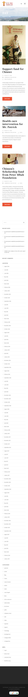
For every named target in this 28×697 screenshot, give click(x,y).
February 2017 (7, 471)
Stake (5, 620)
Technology (6, 630)
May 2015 (6, 545)
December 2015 (7, 520)
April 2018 (6, 423)
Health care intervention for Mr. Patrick (12, 124)
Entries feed (6, 653)
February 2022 (7, 374)
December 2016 (7, 478)
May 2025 (6, 311)
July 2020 (6, 381)
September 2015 (7, 531)
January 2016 (7, 517)
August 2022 (6, 370)
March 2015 (6, 551)
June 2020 (6, 384)
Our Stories (6, 606)
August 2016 (6, 492)
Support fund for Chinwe (13, 70)
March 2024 (6, 343)
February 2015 (7, 555)
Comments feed (7, 657)
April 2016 (6, 506)
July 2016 (6, 496)
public (5, 609)
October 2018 (7, 402)
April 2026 (6, 280)
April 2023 (6, 353)
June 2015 (6, 541)
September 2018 (7, 405)
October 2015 (7, 527)
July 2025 (6, 304)
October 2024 (7, 329)
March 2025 (6, 318)
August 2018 (6, 409)
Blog (21, 132)
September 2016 (7, 489)
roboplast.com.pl (7, 613)
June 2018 (6, 416)
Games (5, 585)
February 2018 (7, 430)
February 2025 (7, 322)
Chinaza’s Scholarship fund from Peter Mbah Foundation (13, 173)
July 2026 (6, 269)
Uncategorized (8, 79)
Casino (5, 578)
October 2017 (7, 444)
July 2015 (6, 538)
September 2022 (7, 367)
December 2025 (7, 294)
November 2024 (7, 325)
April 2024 (6, 339)
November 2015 (7, 524)
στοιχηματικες (7, 641)
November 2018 (7, 398)
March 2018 (6, 426)
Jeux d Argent (7, 592)
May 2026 (6, 276)
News (5, 596)
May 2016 (6, 503)
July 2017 (6, 454)
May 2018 (6, 419)
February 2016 (7, 513)
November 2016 (7, 482)
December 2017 (7, 437)
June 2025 (6, 308)
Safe (5, 616)
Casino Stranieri (7, 582)
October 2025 (7, 297)
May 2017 (6, 461)
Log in (5, 650)
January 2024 (7, 350)
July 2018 (6, 412)
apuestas (6, 568)
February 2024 (7, 346)
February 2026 (7, 287)
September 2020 (7, 377)
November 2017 (7, 440)
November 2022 (7, 360)
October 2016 (7, 485)
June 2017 (6, 457)
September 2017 (7, 447)
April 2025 (6, 315)
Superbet (6, 623)
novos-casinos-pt (7, 599)
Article (5, 571)
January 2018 (7, 433)
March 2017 (6, 468)
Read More (7, 98)
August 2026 (6, 266)
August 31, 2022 (8, 75)
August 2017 (6, 451)
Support (6, 627)
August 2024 (6, 332)
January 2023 (7, 357)
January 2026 (7, 290)
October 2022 (7, 363)
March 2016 (6, 510)
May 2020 (6, 388)
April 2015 (6, 548)
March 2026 (6, 283)
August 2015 (6, 534)
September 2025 (7, 301)
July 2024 (6, 336)
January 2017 (7, 475)
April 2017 (6, 464)
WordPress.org (7, 660)
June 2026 (6, 273)
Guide (5, 589)
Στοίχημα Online (7, 637)
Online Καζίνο (7, 602)
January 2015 (7, 558)
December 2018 (7, 395)
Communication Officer (10, 77)
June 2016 (6, 499)
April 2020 (6, 391)
